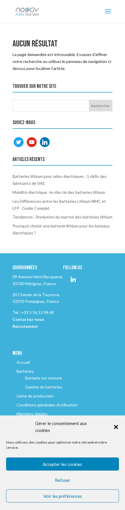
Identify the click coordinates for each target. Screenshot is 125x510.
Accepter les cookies (62, 464)
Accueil (23, 362)
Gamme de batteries (43, 386)
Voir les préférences (62, 496)
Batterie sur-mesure (43, 377)
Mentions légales (32, 413)
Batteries (25, 371)
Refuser (62, 480)
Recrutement (25, 326)
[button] (116, 427)
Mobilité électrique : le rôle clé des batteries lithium (58, 192)
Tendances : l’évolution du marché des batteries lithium (62, 216)
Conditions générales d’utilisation (47, 404)
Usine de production (35, 395)
